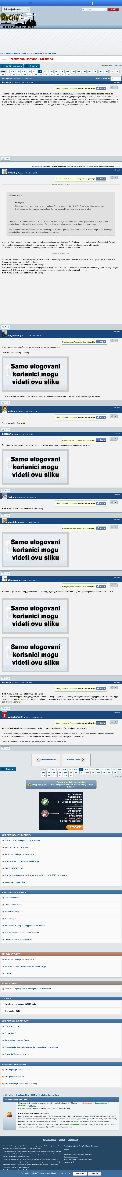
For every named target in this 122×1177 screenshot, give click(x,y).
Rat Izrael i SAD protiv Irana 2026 (19, 854)
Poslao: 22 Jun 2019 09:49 (26, 497)
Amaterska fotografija (14, 912)
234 (23, 71)
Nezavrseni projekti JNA (15, 882)
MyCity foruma (24, 1167)
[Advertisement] (61, 41)
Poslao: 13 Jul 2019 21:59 (23, 682)
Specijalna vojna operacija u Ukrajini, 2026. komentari (28, 989)
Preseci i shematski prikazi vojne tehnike (22, 840)
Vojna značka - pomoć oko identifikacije (22, 861)
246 (89, 71)
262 (57, 74)
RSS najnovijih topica (14, 1070)
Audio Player (10, 919)
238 (45, 71)
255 (19, 74)
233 (18, 71)
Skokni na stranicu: (102, 79)
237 (40, 71)
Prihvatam (80, 1174)
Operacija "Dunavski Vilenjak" (17, 1054)
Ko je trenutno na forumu (16, 1099)
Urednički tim (73, 1140)
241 (62, 71)
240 (56, 71)
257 (30, 74)
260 (46, 74)
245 (84, 71)
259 (41, 74)
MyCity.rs (86, 1146)
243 (73, 71)
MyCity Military (6, 53)
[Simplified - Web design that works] (74, 1162)
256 (24, 74)
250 (111, 71)
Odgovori (33, 66)
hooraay (6, 82)
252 (2, 74)
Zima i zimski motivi (13, 905)
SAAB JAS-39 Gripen (14, 868)
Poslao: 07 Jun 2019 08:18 (23, 82)
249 (106, 71)
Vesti (80, 1146)
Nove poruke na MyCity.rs (14, 892)
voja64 (11, 172)
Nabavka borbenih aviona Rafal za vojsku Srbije (25, 966)
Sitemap (62, 1140)
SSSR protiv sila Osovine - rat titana (42, 53)
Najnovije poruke (49, 1140)
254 (13, 74)
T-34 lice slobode (12, 1026)
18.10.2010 (118, 65)
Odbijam (94, 1174)
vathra (11, 411)
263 (63, 74)
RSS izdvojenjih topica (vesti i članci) (21, 1084)
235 (29, 71)
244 (78, 71)
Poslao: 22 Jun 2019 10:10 (29, 522)
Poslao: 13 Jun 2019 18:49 (31, 336)
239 (51, 71)
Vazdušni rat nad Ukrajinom (16, 847)
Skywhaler (13, 335)
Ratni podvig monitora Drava (17, 1040)
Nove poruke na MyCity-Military (16, 835)
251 (117, 71)
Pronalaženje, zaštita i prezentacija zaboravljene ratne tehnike (31, 1047)
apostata (12, 522)
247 (95, 71)
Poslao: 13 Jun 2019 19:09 (27, 411)
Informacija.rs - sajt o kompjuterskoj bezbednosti (26, 926)
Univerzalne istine (12, 898)
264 (68, 74)
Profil (6, 159)
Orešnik (8, 973)
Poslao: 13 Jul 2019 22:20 (35, 717)
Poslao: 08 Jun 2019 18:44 (27, 173)
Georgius (13, 580)
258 (35, 74)
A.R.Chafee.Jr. (15, 717)
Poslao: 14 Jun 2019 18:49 (23, 434)
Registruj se (37, 166)
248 (100, 71)
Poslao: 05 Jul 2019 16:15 (30, 580)
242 (67, 71)
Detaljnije (32, 1106)
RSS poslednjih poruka (14, 1077)
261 (52, 74)
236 (34, 71)
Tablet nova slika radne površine (18, 940)
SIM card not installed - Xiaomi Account (22, 933)
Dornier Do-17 (10, 1033)
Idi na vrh (118, 777)
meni (30, 3)
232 (12, 71)
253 (8, 74)
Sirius (11, 497)
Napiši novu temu (14, 66)
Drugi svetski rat (20, 53)
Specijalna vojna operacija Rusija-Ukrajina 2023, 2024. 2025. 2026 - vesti (36, 875)
